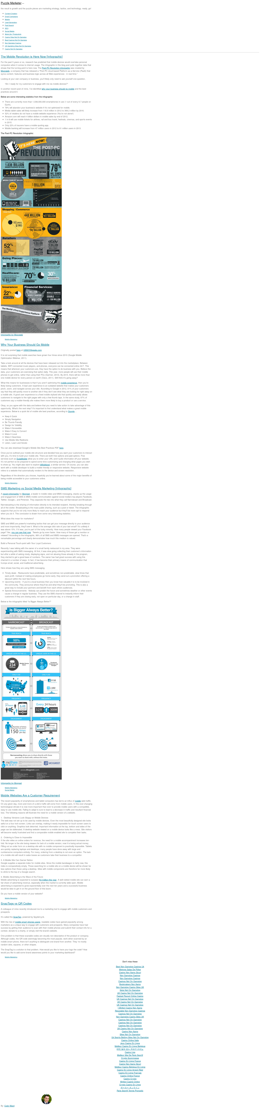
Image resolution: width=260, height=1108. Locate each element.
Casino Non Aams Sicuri (130, 972)
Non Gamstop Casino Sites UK (130, 987)
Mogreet (26, 493)
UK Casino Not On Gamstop (130, 993)
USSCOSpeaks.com (32, 350)
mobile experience (69, 382)
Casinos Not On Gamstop (130, 981)
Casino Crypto (130, 1078)
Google (71, 411)
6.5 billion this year (48, 879)
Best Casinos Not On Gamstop (16, 40)
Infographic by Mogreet (11, 783)
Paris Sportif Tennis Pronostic (130, 1090)
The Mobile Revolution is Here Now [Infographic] (32, 56)
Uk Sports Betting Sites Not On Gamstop (130, 1037)
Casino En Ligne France (130, 1060)
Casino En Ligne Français (130, 1072)
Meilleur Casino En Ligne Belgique (130, 1046)
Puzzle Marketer (11, 3)
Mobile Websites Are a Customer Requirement (30, 795)
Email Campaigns (11, 16)
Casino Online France (130, 1075)
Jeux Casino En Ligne (130, 1043)
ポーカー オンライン (130, 1087)
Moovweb (5, 70)
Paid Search (9, 25)
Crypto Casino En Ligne (130, 1084)
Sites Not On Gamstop (130, 1034)
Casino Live (130, 1052)
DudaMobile (22, 458)
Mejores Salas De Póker (130, 969)
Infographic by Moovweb (12, 334)
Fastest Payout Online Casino (130, 995)
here (18, 350)
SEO (6, 28)
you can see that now (21, 532)
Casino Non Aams (130, 1031)
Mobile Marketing (11, 339)
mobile (78, 800)
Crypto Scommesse (130, 1058)
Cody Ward (9, 1105)
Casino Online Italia (130, 1040)
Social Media (9, 31)
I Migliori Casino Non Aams (130, 1007)
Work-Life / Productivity (13, 34)
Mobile (7, 19)
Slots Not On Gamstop (130, 990)
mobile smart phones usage (27, 921)
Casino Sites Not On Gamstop (16, 37)
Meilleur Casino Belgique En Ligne (130, 1066)
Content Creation (11, 13)
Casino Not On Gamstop (13, 49)
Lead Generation (11, 22)
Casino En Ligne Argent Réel (130, 1069)
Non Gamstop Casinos (13, 43)
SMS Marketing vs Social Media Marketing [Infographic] (36, 488)
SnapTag (17, 916)
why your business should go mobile (58, 88)
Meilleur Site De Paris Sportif (130, 1055)
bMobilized (45, 464)
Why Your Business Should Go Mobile (25, 344)
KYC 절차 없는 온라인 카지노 (130, 1049)
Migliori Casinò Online (130, 1081)
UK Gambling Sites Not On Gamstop (18, 46)
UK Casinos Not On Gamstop (130, 998)
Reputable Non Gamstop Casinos (130, 1010)
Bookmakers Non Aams (130, 984)
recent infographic (11, 493)
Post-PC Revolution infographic (56, 67)
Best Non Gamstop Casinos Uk (130, 966)
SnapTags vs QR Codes (16, 903)
